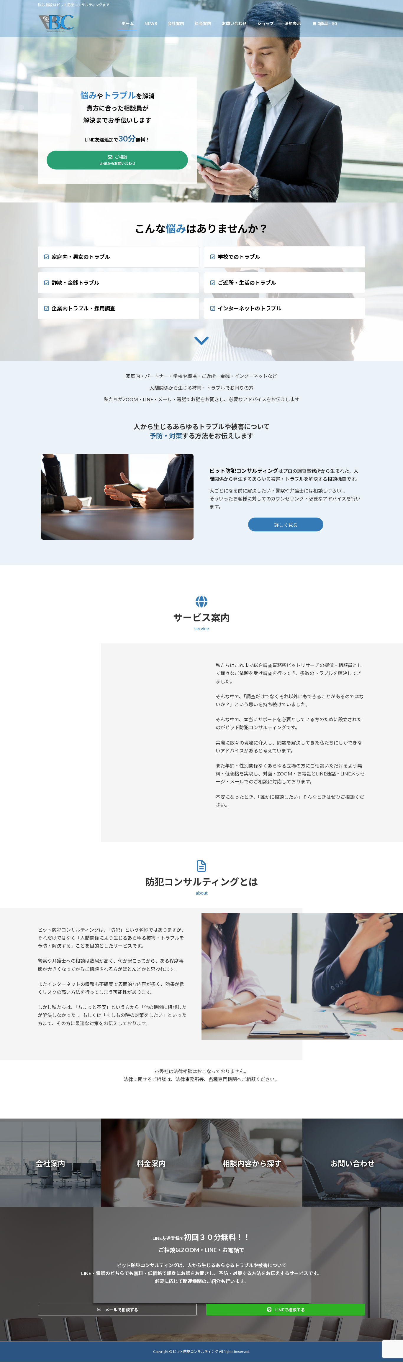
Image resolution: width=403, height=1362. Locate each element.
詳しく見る (286, 525)
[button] (50, 1163)
